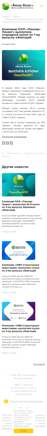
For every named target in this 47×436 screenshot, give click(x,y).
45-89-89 (23, 391)
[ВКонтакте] (3, 143)
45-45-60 (32, 391)
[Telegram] (11, 143)
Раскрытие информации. (14, 137)
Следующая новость (34, 154)
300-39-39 (27, 394)
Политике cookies (21, 426)
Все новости (39, 364)
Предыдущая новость (11, 154)
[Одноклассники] (7, 143)
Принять (23, 431)
